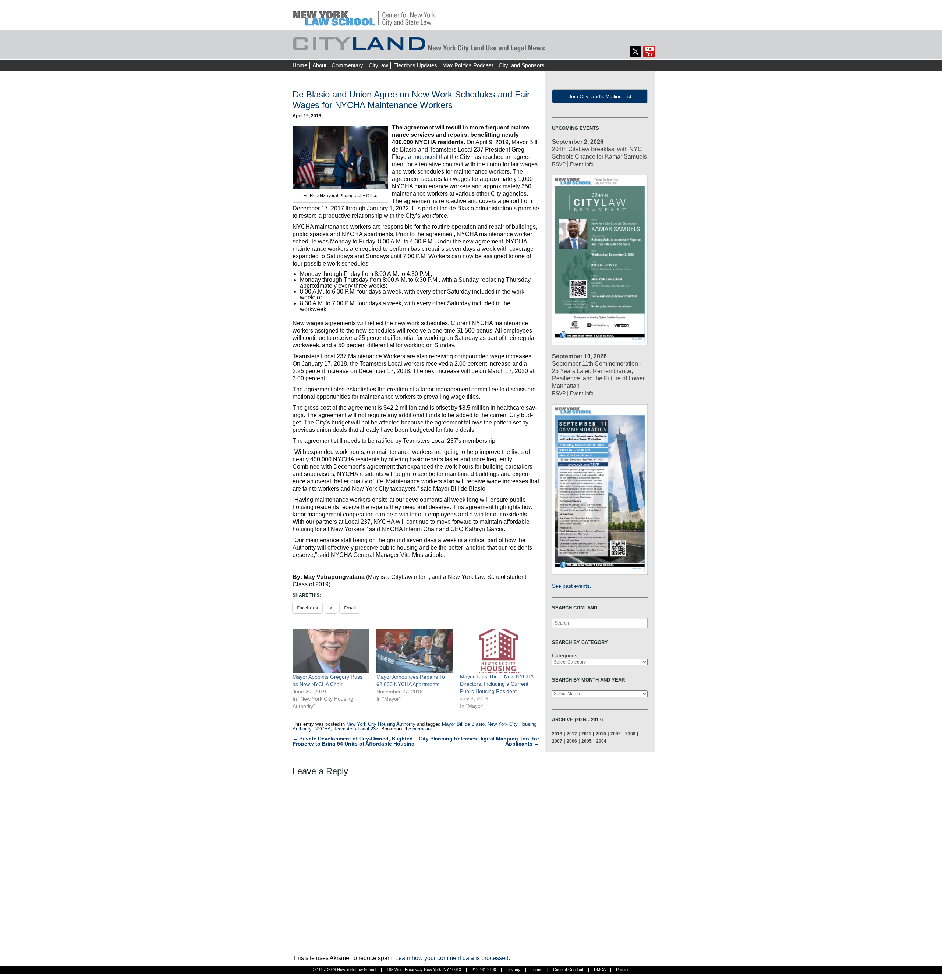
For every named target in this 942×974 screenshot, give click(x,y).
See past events (570, 586)
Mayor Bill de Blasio (463, 724)
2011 (586, 733)
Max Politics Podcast (467, 65)
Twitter (635, 51)
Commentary (347, 65)
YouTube (649, 51)
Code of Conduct (568, 969)
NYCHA (322, 729)
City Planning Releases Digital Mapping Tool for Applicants (479, 741)
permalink (422, 729)
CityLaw (378, 65)
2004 (601, 741)
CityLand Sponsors (522, 65)
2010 (601, 733)
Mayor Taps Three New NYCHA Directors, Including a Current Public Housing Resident (496, 683)
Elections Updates (415, 65)
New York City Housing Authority (380, 724)
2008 (630, 733)
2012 (572, 733)
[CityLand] (364, 14)
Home (300, 65)
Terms (536, 969)
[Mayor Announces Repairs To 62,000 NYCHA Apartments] (414, 651)
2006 (572, 741)
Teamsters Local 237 (356, 729)
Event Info (582, 164)
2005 (586, 741)
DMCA (599, 969)
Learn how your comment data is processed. (452, 958)
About (319, 65)
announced (423, 157)
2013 (557, 733)
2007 (557, 741)
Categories (564, 655)
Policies (623, 969)
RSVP (559, 164)
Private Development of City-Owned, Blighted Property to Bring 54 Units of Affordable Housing (354, 741)
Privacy (513, 969)
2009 (615, 733)
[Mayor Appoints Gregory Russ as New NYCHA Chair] (331, 651)
